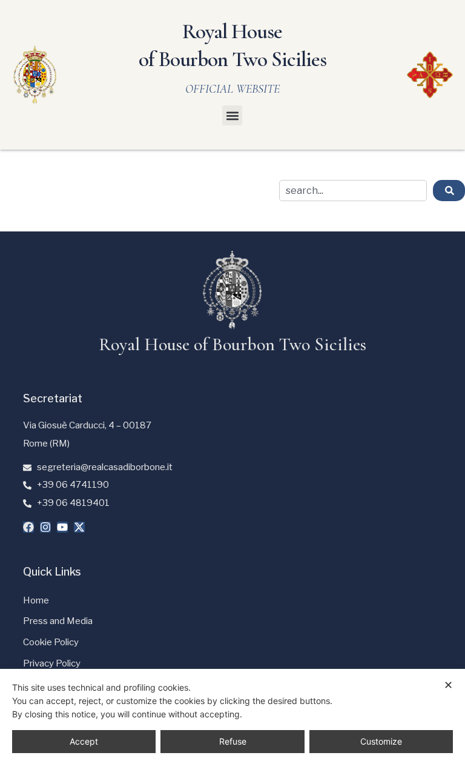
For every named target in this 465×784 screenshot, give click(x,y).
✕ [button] (448, 685)
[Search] (449, 190)
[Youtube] (62, 527)
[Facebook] (28, 527)
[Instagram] (45, 527)
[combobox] (353, 190)
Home (36, 600)
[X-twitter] (79, 527)
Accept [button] (84, 741)
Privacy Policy (52, 663)
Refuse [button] (232, 741)
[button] (232, 115)
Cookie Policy (51, 642)
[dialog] (232, 726)
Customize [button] (381, 741)
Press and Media (58, 621)
